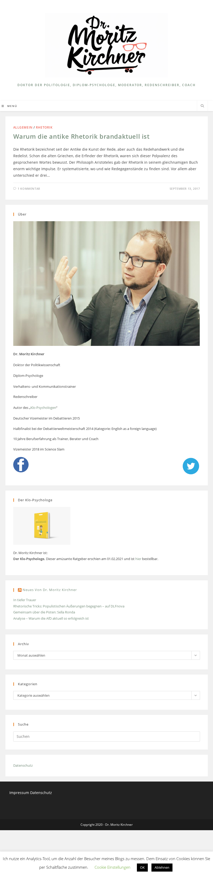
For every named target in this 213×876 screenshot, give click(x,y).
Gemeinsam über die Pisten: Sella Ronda (44, 612)
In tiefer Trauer (24, 600)
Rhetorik (44, 127)
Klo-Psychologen (43, 407)
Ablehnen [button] (162, 867)
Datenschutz (23, 765)
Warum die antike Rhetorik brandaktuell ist (81, 136)
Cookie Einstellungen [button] (112, 867)
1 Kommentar (29, 189)
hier (138, 558)
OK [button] (142, 867)
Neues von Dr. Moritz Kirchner (50, 589)
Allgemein (22, 127)
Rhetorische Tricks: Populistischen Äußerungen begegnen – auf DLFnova (68, 606)
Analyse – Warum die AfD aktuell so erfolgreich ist (51, 618)
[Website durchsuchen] (202, 106)
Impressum (19, 792)
